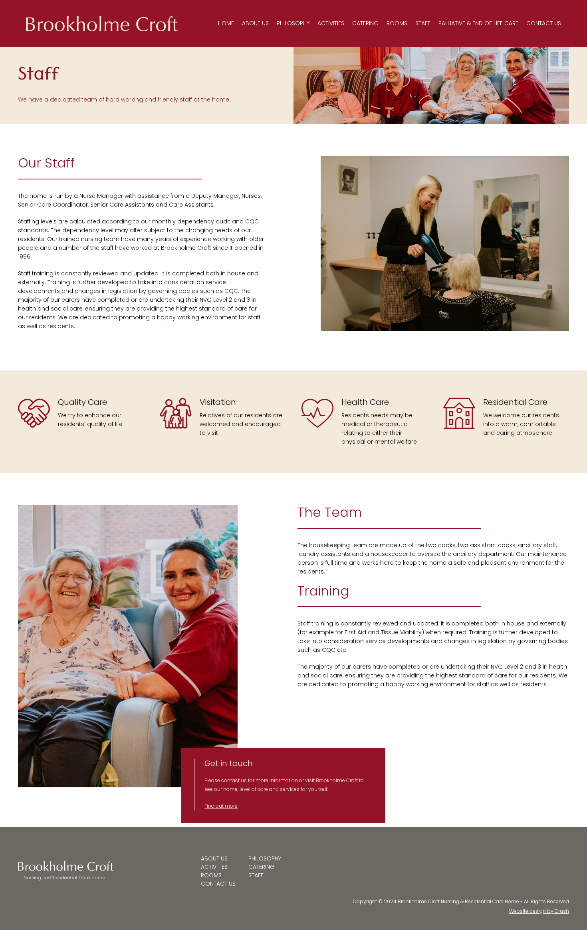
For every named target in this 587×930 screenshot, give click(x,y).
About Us (255, 23)
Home (226, 23)
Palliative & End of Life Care (478, 23)
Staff (422, 23)
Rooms (397, 23)
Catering (365, 23)
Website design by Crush (539, 911)
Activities (330, 23)
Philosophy (293, 23)
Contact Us (543, 23)
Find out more (221, 806)
